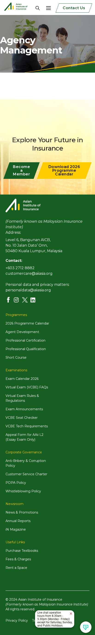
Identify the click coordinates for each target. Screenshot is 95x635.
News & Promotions (22, 512)
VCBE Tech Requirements (27, 426)
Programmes (16, 315)
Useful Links (15, 542)
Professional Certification (25, 340)
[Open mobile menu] (48, 8)
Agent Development (22, 332)
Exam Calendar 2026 (22, 379)
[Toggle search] (34, 8)
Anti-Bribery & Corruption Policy (26, 463)
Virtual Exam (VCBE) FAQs (27, 387)
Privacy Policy (17, 620)
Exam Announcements (24, 409)
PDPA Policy (16, 483)
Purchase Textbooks (22, 551)
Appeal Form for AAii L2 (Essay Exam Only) (24, 437)
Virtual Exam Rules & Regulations (22, 398)
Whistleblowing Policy (23, 491)
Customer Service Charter (26, 474)
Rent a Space (16, 568)
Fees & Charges (18, 559)
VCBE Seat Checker (22, 418)
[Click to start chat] (86, 627)
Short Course (16, 357)
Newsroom (15, 504)
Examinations (16, 370)
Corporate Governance (24, 452)
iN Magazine (16, 529)
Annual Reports (18, 521)
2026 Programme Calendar (27, 323)
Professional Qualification (26, 349)
